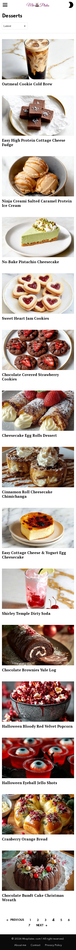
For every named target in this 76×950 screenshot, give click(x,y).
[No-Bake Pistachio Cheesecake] (38, 237)
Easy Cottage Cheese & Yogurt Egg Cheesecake (34, 554)
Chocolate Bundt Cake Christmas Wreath (33, 897)
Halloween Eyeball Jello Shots (29, 782)
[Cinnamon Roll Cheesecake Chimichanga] (38, 467)
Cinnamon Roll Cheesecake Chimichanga (27, 494)
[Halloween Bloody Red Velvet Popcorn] (38, 701)
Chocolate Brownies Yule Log (29, 669)
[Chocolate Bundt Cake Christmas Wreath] (38, 871)
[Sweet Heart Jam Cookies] (38, 293)
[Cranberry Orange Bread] (38, 814)
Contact (35, 945)
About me (20, 945)
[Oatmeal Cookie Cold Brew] (38, 59)
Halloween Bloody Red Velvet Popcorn (37, 726)
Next (39, 925)
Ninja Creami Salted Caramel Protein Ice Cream (37, 203)
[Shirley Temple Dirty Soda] (38, 589)
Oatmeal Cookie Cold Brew (27, 83)
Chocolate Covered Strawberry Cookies (30, 376)
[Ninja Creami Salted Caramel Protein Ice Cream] (38, 176)
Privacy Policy (53, 945)
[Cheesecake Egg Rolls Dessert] (38, 411)
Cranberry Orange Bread (25, 839)
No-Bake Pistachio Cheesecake (30, 261)
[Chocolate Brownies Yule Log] (38, 645)
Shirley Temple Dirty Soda (26, 613)
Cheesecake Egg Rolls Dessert (29, 435)
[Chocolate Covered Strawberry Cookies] (38, 350)
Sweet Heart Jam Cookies (25, 318)
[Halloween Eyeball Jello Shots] (38, 758)
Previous (17, 920)
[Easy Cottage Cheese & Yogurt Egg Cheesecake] (38, 528)
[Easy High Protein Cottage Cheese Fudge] (38, 115)
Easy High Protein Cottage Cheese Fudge (33, 142)
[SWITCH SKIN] (71, 5)
